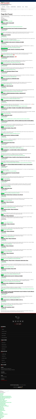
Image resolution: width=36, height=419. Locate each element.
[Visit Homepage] (2, 2)
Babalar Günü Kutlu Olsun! (6, 115)
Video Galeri (2, 415)
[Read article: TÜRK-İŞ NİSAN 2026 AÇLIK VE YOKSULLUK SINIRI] (18, 274)
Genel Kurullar (4, 333)
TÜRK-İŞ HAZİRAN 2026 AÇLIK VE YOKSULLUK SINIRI (12, 100)
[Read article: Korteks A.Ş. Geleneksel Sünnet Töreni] (18, 69)
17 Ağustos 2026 (4, 24)
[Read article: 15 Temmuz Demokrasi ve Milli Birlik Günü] (18, 76)
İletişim (26, 6)
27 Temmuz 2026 (4, 51)
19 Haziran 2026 (4, 117)
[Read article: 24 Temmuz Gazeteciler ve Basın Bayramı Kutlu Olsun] (18, 62)
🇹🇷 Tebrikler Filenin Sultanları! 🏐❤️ (8, 56)
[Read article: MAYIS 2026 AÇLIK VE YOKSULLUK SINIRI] (18, 133)
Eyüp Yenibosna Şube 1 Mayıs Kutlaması (9, 209)
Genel (2, 27)
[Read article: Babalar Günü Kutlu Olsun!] (18, 113)
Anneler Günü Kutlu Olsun (6, 188)
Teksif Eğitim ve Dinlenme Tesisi (5, 402)
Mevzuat (3, 360)
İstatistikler (2, 407)
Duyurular (2, 193)
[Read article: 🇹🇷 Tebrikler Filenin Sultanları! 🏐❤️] (18, 54)
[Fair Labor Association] (31, 9)
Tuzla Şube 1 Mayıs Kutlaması (7, 215)
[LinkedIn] (13, 321)
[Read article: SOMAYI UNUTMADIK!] (18, 178)
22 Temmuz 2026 (4, 73)
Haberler (1, 412)
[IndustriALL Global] (18, 9)
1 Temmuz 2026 (3, 95)
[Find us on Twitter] (0, 418)
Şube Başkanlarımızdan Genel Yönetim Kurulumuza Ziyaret (14, 28)
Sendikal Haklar (13, 6)
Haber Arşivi (4, 362)
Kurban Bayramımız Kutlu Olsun (8, 142)
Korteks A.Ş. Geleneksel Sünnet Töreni (9, 71)
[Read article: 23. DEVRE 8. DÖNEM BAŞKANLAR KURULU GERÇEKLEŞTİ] (18, 91)
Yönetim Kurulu (4, 331)
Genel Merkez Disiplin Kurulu (5, 397)
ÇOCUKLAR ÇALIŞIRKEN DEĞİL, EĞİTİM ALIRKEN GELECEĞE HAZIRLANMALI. (17, 120)
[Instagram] (20, 321)
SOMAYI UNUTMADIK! (5, 180)
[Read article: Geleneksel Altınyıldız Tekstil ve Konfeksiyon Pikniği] (18, 47)
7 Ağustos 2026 (3, 30)
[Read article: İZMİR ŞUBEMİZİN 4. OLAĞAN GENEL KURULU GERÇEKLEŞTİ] (18, 148)
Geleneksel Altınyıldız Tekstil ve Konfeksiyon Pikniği (12, 49)
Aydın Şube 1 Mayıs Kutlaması (7, 253)
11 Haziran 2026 (4, 122)
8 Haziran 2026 (3, 129)
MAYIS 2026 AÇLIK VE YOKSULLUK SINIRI (10, 135)
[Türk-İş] (12, 9)
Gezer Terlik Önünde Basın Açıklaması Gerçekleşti (12, 194)
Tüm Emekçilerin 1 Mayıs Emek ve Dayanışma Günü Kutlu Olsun (14, 260)
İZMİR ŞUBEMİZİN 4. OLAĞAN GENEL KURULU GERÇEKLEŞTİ (14, 149)
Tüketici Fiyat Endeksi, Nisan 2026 (8, 268)
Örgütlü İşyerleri (4, 346)
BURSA (2, 70)
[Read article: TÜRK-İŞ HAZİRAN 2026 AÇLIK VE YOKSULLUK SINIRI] (18, 98)
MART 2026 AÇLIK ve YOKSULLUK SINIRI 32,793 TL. (12, 299)
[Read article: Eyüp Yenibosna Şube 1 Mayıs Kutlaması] (18, 207)
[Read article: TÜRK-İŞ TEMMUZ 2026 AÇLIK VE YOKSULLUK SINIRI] (18, 40)
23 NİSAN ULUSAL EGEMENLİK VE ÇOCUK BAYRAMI (12, 283)
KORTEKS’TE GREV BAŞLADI (7, 86)
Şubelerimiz (19, 6)
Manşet (2, 267)
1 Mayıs (2, 201)
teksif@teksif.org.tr (4, 380)
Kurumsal (8, 6)
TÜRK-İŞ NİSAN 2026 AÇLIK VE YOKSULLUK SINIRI (12, 276)
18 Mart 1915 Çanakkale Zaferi (7, 307)
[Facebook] (16, 321)
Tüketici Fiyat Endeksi (6, 34)
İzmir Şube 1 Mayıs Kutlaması (7, 245)
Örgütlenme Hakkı (3, 405)
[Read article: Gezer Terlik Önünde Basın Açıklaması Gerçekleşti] (18, 192)
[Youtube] (23, 321)
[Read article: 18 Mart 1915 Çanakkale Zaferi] (18, 305)
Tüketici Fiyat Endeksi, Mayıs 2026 (8, 128)
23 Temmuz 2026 (4, 65)
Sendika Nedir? (2, 404)
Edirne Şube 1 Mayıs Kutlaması (7, 231)
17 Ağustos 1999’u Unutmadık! (7, 22)
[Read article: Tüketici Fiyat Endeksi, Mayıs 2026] (18, 126)
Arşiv (23, 6)
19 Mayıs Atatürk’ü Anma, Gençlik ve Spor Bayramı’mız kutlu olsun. (15, 157)
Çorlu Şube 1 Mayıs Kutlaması (7, 202)
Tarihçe (3, 329)
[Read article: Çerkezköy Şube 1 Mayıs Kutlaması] (18, 236)
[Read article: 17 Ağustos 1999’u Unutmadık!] (18, 21)
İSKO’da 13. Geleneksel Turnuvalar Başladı (10, 172)
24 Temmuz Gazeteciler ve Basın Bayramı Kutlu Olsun (12, 64)
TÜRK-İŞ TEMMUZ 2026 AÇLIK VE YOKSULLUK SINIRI (12, 42)
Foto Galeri (2, 416)
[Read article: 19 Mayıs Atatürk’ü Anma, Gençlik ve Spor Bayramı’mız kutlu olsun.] (18, 155)
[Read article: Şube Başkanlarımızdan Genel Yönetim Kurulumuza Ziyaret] (18, 26)
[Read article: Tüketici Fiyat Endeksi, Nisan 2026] (18, 266)
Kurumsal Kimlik (4, 337)
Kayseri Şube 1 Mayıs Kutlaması (8, 224)
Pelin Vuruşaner (5, 23)
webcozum (4, 35)
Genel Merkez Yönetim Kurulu (5, 396)
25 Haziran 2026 (4, 109)
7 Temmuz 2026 (3, 87)
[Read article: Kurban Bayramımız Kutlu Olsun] (18, 140)
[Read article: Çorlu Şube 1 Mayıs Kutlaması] (18, 200)
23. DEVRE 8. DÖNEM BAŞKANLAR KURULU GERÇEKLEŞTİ (13, 93)
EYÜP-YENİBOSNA (4, 48)
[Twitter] (18, 321)
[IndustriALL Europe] (25, 9)
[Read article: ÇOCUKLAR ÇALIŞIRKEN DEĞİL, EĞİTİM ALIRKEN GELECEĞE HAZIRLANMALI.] (18, 118)
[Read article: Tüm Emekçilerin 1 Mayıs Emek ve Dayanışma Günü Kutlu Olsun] (18, 258)
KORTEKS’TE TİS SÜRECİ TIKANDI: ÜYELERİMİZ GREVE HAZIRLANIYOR (16, 107)
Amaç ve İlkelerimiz (3, 400)
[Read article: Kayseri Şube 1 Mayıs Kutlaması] (18, 222)
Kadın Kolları (4, 335)
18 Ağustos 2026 (4, 36)
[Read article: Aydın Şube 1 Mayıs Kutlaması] (18, 251)
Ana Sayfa (3, 6)
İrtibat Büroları (4, 344)
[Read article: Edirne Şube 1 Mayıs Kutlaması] (18, 229)
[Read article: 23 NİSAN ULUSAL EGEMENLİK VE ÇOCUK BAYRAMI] (18, 281)
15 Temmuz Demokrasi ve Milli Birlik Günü (10, 78)
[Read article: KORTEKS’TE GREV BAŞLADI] (18, 84)
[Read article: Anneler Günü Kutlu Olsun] (18, 186)
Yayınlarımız (3, 356)
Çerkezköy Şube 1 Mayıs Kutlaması (8, 238)
